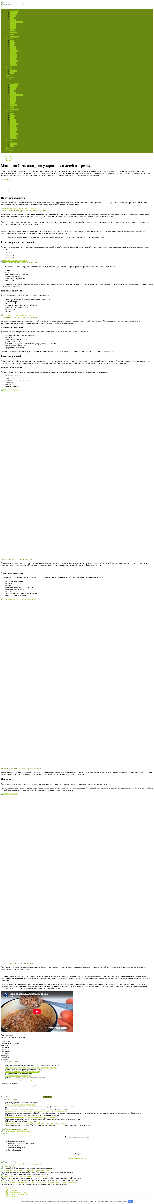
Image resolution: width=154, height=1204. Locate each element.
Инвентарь (9, 75)
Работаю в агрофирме (16, 1148)
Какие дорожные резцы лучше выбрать (20, 1105)
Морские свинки (16, 22)
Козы (12, 18)
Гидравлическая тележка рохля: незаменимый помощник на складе (31, 1117)
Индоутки (14, 61)
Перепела (13, 57)
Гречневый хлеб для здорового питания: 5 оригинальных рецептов (31, 1068)
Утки (12, 45)
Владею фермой (14, 1145)
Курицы (13, 49)
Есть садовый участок (16, 1141)
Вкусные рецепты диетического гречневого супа (24, 1080)
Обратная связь (11, 1190)
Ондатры (13, 32)
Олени (12, 30)
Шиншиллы (14, 36)
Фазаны (13, 59)
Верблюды (14, 12)
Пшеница (13, 71)
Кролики (13, 14)
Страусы (13, 63)
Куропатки (14, 51)
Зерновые (9, 67)
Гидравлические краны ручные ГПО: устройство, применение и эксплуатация (35, 1123)
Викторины (9, 77)
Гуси (12, 41)
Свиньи (13, 26)
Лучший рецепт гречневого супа (18, 1076)
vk (2, 6)
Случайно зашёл (14, 1150)
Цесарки (13, 47)
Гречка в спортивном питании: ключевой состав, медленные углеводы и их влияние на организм (38, 1182)
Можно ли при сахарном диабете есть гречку (22, 1072)
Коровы (13, 16)
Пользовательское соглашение (17, 1194)
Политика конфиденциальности (17, 1192)
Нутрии (13, 24)
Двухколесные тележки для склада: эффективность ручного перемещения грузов (36, 1111)
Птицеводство (10, 39)
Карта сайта (10, 79)
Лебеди (13, 53)
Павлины (13, 55)
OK (130, 1201)
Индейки (13, 65)
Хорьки (13, 28)
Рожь (12, 73)
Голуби (12, 43)
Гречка (12, 69)
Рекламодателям (11, 1196)
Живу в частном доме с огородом (21, 1143)
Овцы (12, 34)
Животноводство (12, 10)
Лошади (13, 20)
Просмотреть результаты (77, 1158)
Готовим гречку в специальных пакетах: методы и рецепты (24, 1176)
